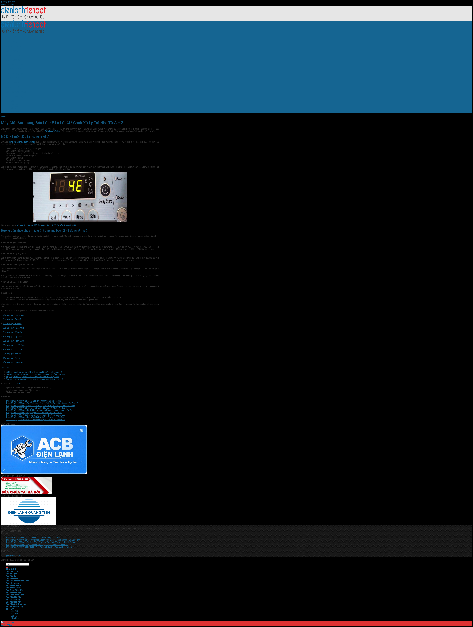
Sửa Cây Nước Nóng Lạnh (17, 46)
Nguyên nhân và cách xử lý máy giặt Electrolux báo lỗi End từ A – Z (34, 379)
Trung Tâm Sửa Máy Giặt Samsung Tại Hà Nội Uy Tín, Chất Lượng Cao (35, 415)
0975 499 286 (8, 2)
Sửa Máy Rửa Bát (13, 55)
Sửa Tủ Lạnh (11, 33)
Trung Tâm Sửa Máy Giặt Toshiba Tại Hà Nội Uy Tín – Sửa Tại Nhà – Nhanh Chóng (40, 405)
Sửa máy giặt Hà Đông (12, 323)
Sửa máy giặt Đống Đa (12, 349)
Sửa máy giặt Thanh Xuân (13, 328)
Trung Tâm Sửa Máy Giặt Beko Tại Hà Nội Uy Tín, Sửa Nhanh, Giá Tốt (35, 417)
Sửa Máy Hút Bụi (13, 69)
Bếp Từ (14, 109)
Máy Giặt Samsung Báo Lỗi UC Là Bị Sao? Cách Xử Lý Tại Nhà (32, 376)
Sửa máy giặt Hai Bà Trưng (14, 345)
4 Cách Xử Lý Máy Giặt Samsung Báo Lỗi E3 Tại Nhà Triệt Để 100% (46, 225)
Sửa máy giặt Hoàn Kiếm (13, 341)
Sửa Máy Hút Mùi (13, 78)
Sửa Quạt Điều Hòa (14, 64)
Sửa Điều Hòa (12, 28)
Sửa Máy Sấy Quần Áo (16, 92)
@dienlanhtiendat (13, 555)
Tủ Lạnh (14, 107)
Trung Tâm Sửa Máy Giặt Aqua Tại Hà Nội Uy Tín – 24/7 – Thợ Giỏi (34, 412)
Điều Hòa (15, 111)
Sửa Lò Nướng (12, 51)
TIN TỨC (10, 101)
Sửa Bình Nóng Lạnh (15, 74)
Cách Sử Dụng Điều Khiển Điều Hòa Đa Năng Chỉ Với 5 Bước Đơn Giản (35, 419)
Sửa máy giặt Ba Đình (12, 354)
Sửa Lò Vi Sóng (13, 83)
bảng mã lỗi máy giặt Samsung (22, 142)
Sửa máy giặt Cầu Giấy (12, 332)
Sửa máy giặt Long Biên (13, 362)
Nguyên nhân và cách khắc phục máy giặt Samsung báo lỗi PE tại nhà (35, 374)
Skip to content (7, 4)
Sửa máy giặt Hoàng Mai (13, 315)
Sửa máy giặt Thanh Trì (12, 319)
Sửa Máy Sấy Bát (13, 60)
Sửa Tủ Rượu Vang (14, 96)
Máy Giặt (14, 104)
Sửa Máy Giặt (12, 42)
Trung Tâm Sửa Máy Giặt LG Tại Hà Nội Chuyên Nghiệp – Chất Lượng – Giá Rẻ (39, 410)
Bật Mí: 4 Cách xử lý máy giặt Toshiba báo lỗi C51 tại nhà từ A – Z (34, 372)
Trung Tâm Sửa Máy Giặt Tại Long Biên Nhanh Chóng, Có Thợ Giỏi (33, 401)
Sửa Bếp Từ (11, 37)
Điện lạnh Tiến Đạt (52, 131)
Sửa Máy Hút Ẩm (13, 87)
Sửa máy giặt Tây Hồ (11, 358)
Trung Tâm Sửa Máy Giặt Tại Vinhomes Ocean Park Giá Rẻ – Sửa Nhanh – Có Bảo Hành (43, 403)
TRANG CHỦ (11, 23)
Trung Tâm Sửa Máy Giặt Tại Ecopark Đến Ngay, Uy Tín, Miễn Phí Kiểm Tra (37, 408)
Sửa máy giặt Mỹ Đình (12, 336)
